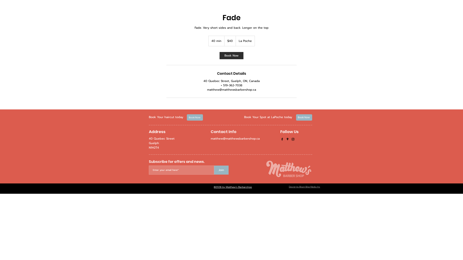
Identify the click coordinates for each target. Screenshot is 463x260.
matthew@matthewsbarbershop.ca (235, 138)
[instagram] (293, 139)
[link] (231, 55)
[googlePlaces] (287, 139)
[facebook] (282, 139)
